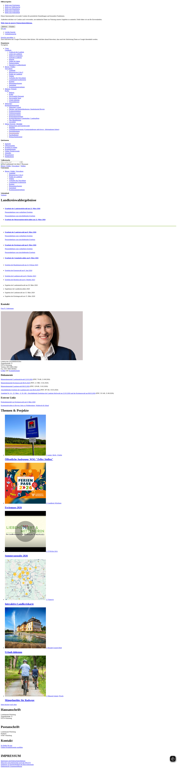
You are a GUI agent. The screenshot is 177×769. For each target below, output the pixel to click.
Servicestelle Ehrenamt (16, 96)
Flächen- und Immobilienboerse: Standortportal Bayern (27, 109)
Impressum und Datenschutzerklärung (13, 761)
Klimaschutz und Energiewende (19, 126)
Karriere (11, 81)
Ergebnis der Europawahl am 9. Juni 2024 (18, 270)
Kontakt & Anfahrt (11, 147)
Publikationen (9, 157)
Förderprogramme (15, 113)
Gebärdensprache (10, 34)
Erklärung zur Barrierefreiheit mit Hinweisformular (17, 764)
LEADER (12, 122)
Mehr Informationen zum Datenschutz (13, 41)
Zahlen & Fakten (14, 61)
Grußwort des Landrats (16, 52)
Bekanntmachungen (15, 83)
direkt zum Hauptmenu (12, 9)
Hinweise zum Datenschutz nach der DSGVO (16, 763)
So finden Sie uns (6, 745)
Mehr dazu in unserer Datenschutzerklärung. (16, 23)
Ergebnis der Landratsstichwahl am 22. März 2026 (22, 208)
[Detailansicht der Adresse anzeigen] (42, 359)
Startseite (8, 144)
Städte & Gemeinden (16, 56)
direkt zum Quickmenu (12, 5)
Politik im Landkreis (15, 74)
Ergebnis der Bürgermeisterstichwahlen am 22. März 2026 (25, 219)
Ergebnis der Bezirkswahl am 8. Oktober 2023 (20, 280)
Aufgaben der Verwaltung (17, 78)
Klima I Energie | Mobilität (13, 124)
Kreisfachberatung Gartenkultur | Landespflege (24, 118)
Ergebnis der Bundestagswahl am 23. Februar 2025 (21, 265)
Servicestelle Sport (15, 98)
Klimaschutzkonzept (15, 137)
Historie (11, 59)
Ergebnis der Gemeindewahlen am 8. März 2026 (21, 258)
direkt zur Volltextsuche (12, 7)
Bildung (11, 92)
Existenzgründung (15, 111)
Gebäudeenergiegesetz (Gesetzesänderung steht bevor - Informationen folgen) (34, 129)
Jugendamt (12, 85)
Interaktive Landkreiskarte (17, 65)
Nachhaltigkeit (13, 135)
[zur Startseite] (3, 28)
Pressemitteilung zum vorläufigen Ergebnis (19, 212)
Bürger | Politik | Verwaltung (10, 166)
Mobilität (12, 127)
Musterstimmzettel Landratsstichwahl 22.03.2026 (17, 379)
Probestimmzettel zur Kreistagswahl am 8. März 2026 (18, 402)
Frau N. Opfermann (7, 308)
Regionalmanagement (16, 116)
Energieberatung (14, 131)
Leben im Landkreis (15, 54)
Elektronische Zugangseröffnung (11, 766)
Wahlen (11, 76)
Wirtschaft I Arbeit (15, 107)
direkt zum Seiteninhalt (12, 12)
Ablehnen (4, 26)
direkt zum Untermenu (12, 11)
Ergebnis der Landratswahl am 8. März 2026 (20, 232)
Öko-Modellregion (15, 120)
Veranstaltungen (14, 102)
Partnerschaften (14, 63)
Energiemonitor (14, 133)
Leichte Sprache (10, 32)
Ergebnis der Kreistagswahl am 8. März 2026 (20, 245)
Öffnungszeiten (10, 145)
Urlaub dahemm (14, 100)
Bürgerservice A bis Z (16, 72)
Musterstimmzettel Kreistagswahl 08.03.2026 (15, 383)
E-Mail (3, 371)
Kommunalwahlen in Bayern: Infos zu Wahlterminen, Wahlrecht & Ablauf (25, 405)
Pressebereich (9, 155)
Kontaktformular (10, 149)
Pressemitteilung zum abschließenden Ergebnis (20, 216)
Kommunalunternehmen (17, 87)
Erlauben (11, 26)
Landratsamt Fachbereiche (17, 80)
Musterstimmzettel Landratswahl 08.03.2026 (15, 386)
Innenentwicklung (15, 115)
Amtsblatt (12, 70)
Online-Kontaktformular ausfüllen (12, 747)
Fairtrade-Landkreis (15, 57)
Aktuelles (8, 153)
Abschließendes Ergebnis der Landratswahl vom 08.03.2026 (20, 390)
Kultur (11, 94)
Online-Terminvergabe (12, 151)
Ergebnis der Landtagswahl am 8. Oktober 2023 (20, 276)
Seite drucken (5, 704)
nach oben (13, 704)
